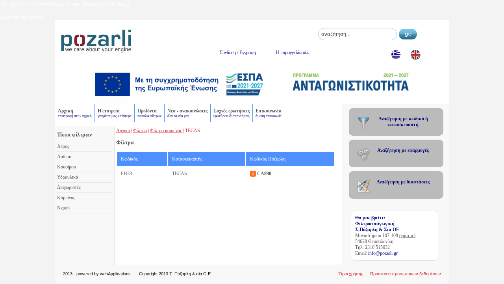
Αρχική (75, 113)
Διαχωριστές (69, 187)
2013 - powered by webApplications (97, 273)
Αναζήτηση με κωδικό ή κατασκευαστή (403, 121)
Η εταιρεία (115, 113)
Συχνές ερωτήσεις (231, 113)
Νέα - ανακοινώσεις (187, 113)
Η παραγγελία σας (292, 52)
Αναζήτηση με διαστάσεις (403, 182)
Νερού (63, 208)
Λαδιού (64, 156)
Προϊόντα (149, 113)
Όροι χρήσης (351, 273)
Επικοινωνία (269, 113)
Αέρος (63, 146)
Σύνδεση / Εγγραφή (238, 52)
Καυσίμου (66, 167)
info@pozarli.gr (383, 253)
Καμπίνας (66, 197)
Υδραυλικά (67, 177)
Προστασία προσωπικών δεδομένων (405, 273)
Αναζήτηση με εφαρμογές (403, 150)
